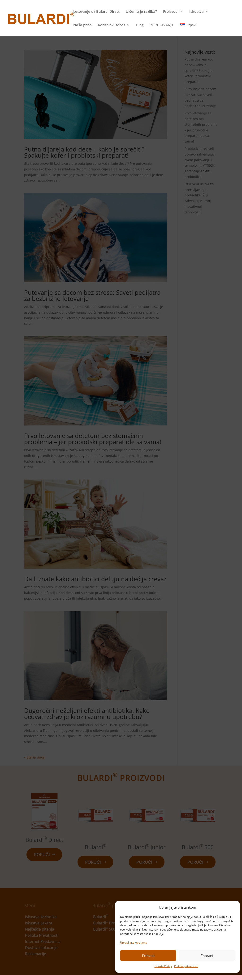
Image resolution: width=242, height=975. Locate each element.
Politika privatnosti (186, 966)
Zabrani (207, 955)
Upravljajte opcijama (133, 942)
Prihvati (148, 955)
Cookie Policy (163, 966)
